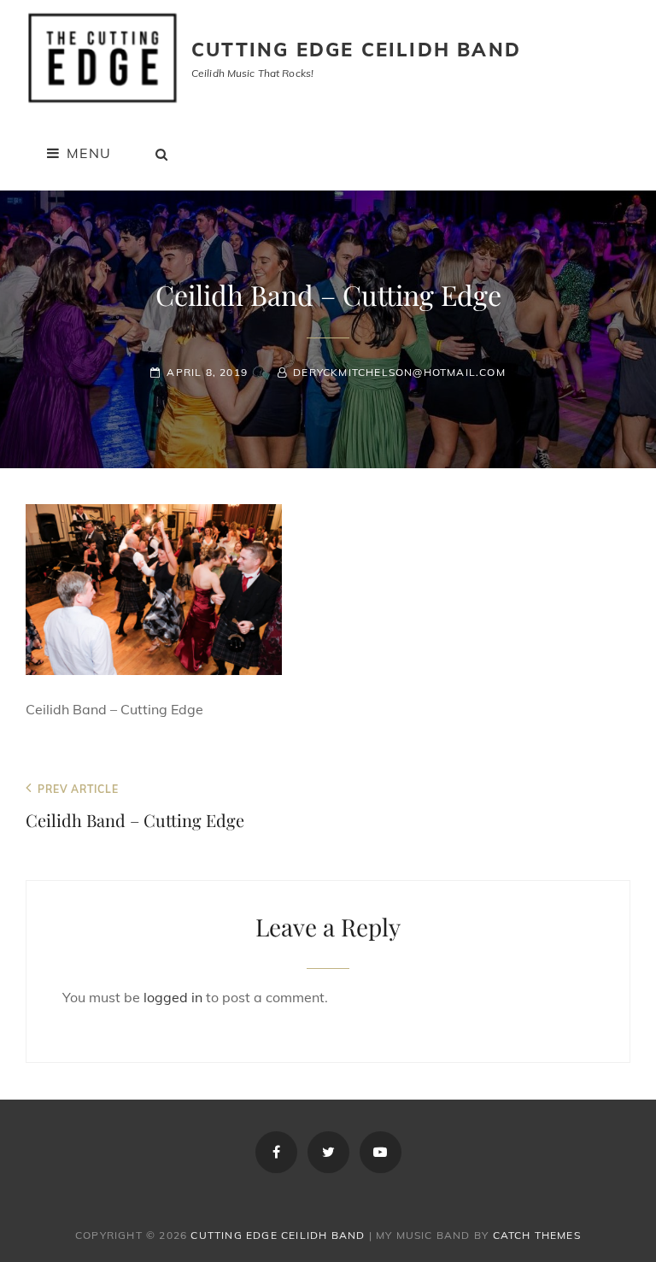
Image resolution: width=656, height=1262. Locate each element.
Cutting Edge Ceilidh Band (356, 50)
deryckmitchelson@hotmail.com (399, 372)
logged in (173, 997)
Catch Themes (537, 1235)
